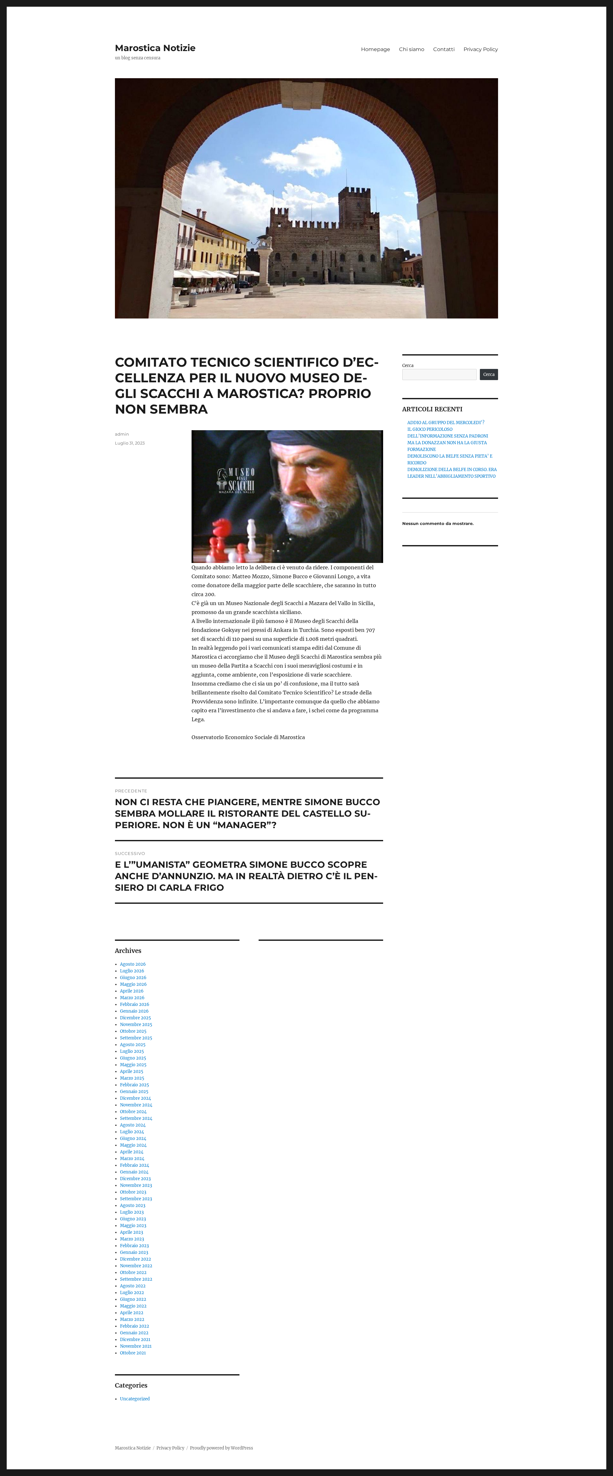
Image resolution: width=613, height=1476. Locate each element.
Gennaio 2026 (134, 1011)
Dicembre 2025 (135, 1018)
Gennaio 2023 (134, 1252)
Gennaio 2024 (134, 1172)
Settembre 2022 (136, 1279)
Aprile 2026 (132, 991)
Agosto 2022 (133, 1286)
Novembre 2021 (136, 1346)
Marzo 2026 (132, 997)
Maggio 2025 (133, 1065)
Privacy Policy (481, 49)
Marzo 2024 (132, 1158)
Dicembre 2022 (135, 1259)
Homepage (375, 49)
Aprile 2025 (131, 1071)
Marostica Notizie (155, 47)
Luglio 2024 (132, 1132)
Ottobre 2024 (133, 1111)
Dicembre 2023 (135, 1178)
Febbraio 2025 (134, 1085)
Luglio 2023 (132, 1212)
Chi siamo (411, 49)
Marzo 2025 (132, 1078)
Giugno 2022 (133, 1299)
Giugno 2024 (133, 1138)
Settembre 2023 (136, 1199)
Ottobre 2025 (133, 1031)
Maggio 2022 (133, 1306)
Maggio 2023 (133, 1225)
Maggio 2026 (133, 984)
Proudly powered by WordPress (221, 1448)
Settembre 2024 (136, 1118)
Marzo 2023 (132, 1239)
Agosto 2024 (133, 1125)
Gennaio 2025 (134, 1091)
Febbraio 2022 (134, 1326)
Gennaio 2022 (134, 1333)
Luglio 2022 (132, 1292)
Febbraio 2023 (134, 1245)
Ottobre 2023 (133, 1192)
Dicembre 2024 (135, 1098)
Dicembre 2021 (135, 1339)
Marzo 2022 (132, 1319)
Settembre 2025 (136, 1038)
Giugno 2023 (133, 1219)
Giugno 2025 (133, 1058)
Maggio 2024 (133, 1145)
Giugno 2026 (133, 977)
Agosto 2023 (132, 1205)
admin (122, 434)
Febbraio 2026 (134, 1004)
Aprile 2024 (131, 1152)
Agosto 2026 (133, 964)
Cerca (407, 365)
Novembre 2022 (136, 1266)
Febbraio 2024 (134, 1165)
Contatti (444, 49)
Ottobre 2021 (133, 1353)
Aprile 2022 (131, 1312)
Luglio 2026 (132, 971)
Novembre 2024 (136, 1105)
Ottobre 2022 (133, 1272)
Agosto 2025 (133, 1044)
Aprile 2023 (131, 1232)
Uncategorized (135, 1399)
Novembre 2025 (136, 1024)
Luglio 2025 (132, 1051)
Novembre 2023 (136, 1185)
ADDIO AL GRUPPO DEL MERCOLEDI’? (445, 422)
